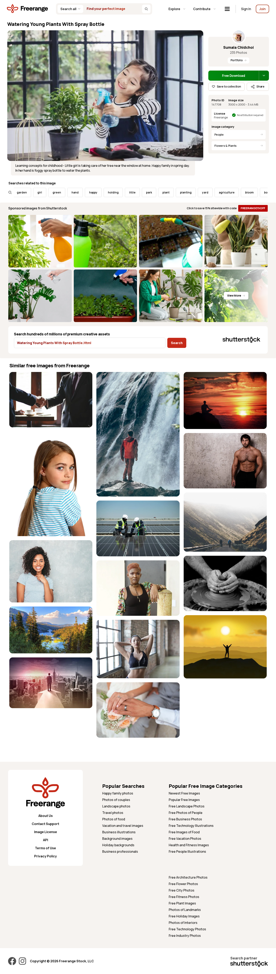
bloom (221, 192)
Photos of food (113, 819)
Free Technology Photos (187, 929)
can (258, 192)
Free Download (233, 75)
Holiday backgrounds (118, 845)
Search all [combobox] (68, 9)
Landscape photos (116, 806)
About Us (45, 815)
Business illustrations (119, 832)
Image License (45, 832)
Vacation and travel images (122, 825)
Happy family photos (117, 793)
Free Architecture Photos (188, 877)
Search (177, 343)
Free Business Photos (185, 819)
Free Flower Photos (183, 884)
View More (234, 295)
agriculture (199, 192)
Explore (174, 9)
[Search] (146, 9)
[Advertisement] (225, 710)
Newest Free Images (184, 793)
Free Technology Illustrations (191, 825)
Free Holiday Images (184, 916)
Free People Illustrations (187, 851)
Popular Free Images (184, 800)
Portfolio (236, 60)
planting (158, 192)
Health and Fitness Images (189, 845)
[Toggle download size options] (264, 76)
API (45, 840)
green (29, 192)
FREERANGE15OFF (253, 208)
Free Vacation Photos (185, 838)
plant (138, 192)
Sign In (246, 9)
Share (260, 86)
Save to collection (229, 86)
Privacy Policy (45, 856)
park (121, 192)
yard (177, 192)
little (104, 192)
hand (47, 192)
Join (262, 9)
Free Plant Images (182, 903)
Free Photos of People (185, 812)
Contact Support (45, 824)
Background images (117, 838)
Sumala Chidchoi (238, 47)
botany (241, 192)
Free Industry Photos (185, 935)
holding (85, 192)
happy (65, 192)
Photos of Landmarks (185, 909)
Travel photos (112, 812)
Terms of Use (45, 848)
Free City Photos (181, 890)
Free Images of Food (184, 832)
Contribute (202, 9)
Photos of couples (116, 800)
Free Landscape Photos (186, 806)
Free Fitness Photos (184, 897)
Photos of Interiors (183, 922)
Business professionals (120, 851)
